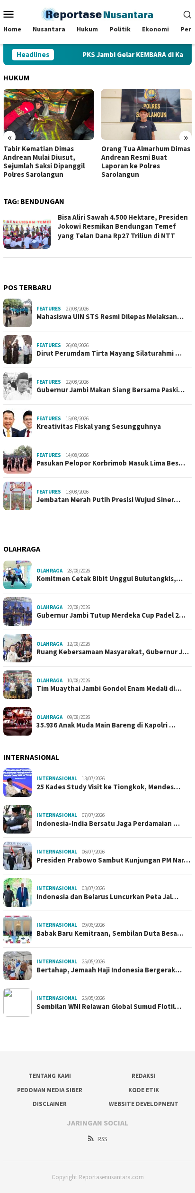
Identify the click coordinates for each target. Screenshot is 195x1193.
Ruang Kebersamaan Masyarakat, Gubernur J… (112, 652)
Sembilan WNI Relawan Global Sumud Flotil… (108, 1006)
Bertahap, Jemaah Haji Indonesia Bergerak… (109, 970)
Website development (143, 1104)
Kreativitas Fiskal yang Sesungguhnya (98, 426)
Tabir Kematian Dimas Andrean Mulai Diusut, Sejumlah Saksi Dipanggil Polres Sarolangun (44, 162)
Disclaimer (50, 1104)
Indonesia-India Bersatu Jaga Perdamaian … (108, 823)
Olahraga (49, 570)
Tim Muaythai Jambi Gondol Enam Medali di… (109, 688)
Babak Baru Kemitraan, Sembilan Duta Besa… (110, 933)
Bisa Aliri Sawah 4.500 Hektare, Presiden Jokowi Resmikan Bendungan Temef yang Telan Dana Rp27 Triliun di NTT (123, 226)
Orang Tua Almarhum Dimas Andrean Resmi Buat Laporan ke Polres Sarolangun (145, 162)
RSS (102, 1139)
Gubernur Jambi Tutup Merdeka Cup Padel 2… (111, 615)
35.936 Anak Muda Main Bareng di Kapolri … (106, 725)
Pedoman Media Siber (49, 1090)
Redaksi (144, 1076)
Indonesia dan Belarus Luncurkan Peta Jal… (107, 896)
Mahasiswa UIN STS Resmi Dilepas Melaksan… (110, 316)
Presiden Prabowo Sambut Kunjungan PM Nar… (113, 860)
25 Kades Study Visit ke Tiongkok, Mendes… (108, 787)
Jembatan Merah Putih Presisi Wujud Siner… (108, 499)
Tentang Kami (49, 1076)
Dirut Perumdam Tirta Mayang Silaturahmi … (109, 353)
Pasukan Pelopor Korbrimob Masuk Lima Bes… (110, 463)
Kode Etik (143, 1090)
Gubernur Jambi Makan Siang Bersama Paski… (110, 390)
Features (48, 308)
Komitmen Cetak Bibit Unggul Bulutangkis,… (109, 578)
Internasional (56, 778)
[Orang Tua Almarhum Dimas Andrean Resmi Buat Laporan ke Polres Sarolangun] (146, 114)
